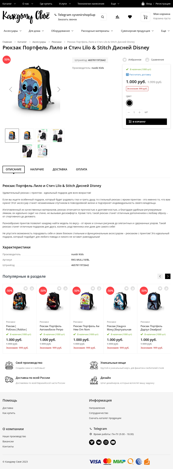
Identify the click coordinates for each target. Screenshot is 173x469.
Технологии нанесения (91, 3)
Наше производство (14, 436)
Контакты (8, 446)
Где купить (46, 3)
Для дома (34, 30)
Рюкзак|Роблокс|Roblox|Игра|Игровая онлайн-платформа (18, 327)
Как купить (9, 413)
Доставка (60, 169)
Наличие (37, 169)
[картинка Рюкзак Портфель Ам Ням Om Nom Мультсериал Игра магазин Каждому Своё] (86, 301)
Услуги (63, 3)
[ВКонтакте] (99, 442)
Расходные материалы (95, 30)
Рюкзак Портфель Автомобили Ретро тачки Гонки (51, 327)
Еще (113, 3)
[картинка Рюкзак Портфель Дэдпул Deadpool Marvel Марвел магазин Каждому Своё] (154, 301)
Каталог (7, 3)
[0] (117, 17)
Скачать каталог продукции (105, 418)
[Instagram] (106, 442)
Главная (7, 41)
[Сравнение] (32, 288)
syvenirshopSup (83, 15)
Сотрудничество (98, 413)
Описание (13, 169)
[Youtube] (113, 442)
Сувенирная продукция (135, 30)
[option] (19, 319)
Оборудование (60, 30)
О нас (26, 3)
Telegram (100, 429)
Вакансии (8, 441)
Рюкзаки (56, 41)
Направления (97, 408)
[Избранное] (25, 288)
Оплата (81, 169)
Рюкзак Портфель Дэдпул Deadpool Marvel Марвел (151, 327)
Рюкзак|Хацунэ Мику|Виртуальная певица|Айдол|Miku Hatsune (119, 327)
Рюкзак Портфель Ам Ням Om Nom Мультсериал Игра (86, 327)
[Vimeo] (91, 442)
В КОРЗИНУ (139, 121)
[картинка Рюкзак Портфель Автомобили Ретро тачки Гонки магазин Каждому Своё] (53, 301)
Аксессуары (11, 30)
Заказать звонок (67, 19)
